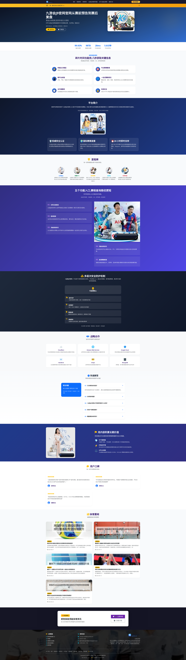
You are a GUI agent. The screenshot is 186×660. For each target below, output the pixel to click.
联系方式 (111, 1)
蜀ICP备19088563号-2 (86, 657)
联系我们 (70, 651)
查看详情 (119, 621)
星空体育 (49, 645)
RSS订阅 (91, 651)
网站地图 (85, 651)
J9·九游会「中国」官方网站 (95, 655)
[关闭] (139, 5)
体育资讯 (85, 1)
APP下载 (48, 651)
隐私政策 (75, 651)
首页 (74, 1)
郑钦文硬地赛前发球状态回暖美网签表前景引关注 (108, 569)
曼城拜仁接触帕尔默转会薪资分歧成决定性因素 (107, 543)
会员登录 (136, 2)
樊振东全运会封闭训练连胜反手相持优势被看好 (59, 595)
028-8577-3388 (82, 638)
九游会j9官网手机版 (92, 1)
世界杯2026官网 (50, 641)
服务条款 (80, 651)
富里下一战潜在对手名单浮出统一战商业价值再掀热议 (61, 569)
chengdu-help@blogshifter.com (86, 636)
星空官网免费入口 (51, 636)
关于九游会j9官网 (103, 1)
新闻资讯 (79, 1)
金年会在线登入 (50, 643)
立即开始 (51, 29)
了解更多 (62, 29)
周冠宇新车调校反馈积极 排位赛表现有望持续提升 (60, 543)
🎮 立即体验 (119, 616)
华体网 (48, 638)
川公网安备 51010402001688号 (98, 657)
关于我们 (65, 651)
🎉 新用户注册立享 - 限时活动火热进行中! (73, 5)
